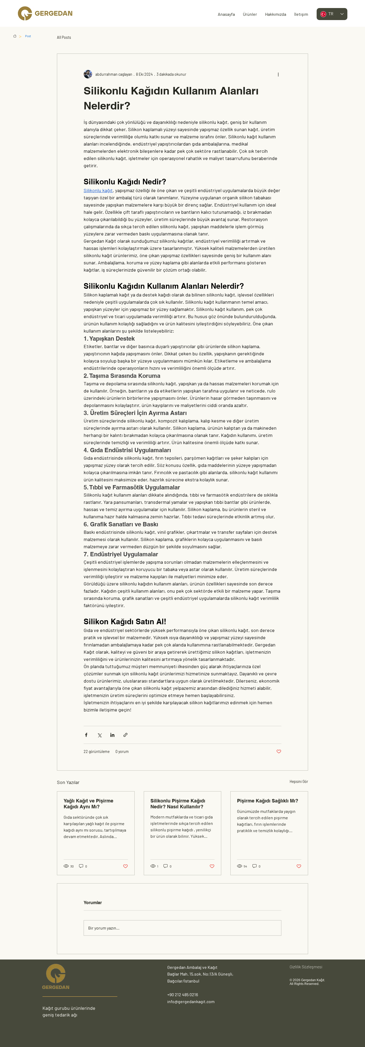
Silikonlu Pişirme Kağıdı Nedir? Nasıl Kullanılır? (177, 803)
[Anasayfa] (15, 36)
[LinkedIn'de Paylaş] (112, 734)
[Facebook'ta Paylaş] (86, 734)
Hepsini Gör (299, 781)
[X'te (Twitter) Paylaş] (99, 734)
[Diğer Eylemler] (278, 74)
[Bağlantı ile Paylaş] (125, 734)
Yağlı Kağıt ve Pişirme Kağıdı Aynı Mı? (88, 803)
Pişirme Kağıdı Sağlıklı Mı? (267, 801)
